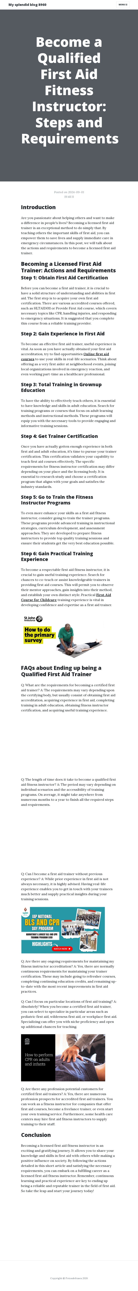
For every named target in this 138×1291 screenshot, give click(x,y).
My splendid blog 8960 (27, 4)
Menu (122, 4)
